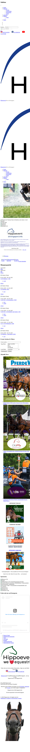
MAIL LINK (24, 249)
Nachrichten (9, 11)
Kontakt (5, 640)
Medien (5, 16)
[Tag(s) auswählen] (13, 344)
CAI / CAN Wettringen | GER (7, 323)
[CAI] (13, 345)
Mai (1, 271)
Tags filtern (3, 344)
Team (4, 637)
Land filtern (3, 349)
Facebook (22, 686)
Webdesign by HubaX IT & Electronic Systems (11, 698)
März (2, 269)
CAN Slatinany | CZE (5, 278)
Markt (4, 19)
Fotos (7, 17)
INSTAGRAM (6, 32)
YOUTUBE (3, 33)
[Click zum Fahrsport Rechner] (15, 543)
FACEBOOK (17, 32)
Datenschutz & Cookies (8, 642)
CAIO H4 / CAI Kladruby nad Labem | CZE (10, 311)
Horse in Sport (6, 635)
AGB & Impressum (7, 641)
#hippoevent (3, 675)
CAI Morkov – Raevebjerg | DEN (8, 334)
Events (7, 10)
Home (4, 7)
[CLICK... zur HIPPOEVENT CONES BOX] (15, 569)
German (7, 28)
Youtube (9, 687)
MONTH (9, 260)
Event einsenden (22, 261)
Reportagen (8, 12)
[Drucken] (5, 256)
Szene (7, 13)
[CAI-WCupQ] (13, 347)
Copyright (5, 639)
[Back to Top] (1, 633)
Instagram (27, 686)
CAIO (4, 303)
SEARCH (16, 260)
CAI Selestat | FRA (5, 289)
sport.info (5, 15)
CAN (4, 281)
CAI (4, 291)
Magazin (5, 8)
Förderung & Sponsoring (8, 636)
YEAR (2, 260)
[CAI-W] (13, 346)
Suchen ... (3, 27)
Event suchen (4, 342)
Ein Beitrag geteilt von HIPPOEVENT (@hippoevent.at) (15, 630)
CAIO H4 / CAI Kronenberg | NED (9, 300)
